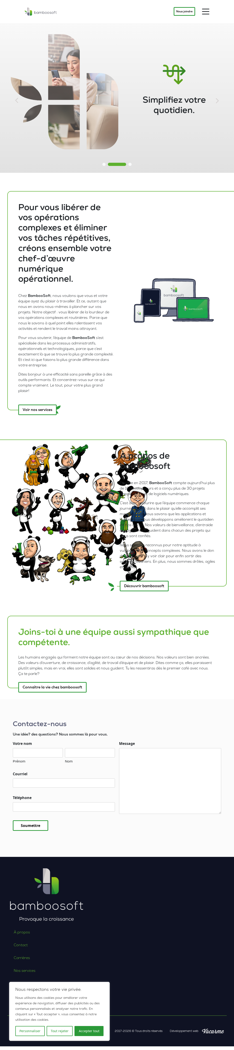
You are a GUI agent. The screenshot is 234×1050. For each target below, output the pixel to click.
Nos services (24, 970)
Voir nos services (37, 409)
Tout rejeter (60, 1031)
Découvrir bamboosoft (144, 586)
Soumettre (30, 825)
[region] (59, 1011)
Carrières (22, 957)
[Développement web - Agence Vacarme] (213, 1031)
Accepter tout (89, 1031)
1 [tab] (104, 164)
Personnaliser (29, 1031)
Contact (21, 945)
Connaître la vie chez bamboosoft (52, 687)
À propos (22, 932)
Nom (69, 761)
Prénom (19, 761)
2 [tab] (117, 164)
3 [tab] (130, 164)
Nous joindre (184, 11)
